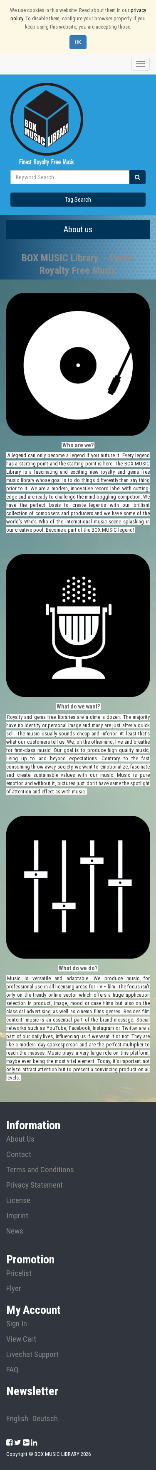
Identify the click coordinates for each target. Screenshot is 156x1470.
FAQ (12, 1370)
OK (78, 42)
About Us (20, 1139)
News (14, 1231)
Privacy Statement (34, 1185)
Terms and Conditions (40, 1170)
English (17, 1419)
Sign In (16, 1324)
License (18, 1200)
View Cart (21, 1339)
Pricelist (19, 1273)
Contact (18, 1154)
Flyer (13, 1288)
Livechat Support (32, 1354)
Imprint (17, 1216)
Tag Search (78, 199)
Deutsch (45, 1419)
